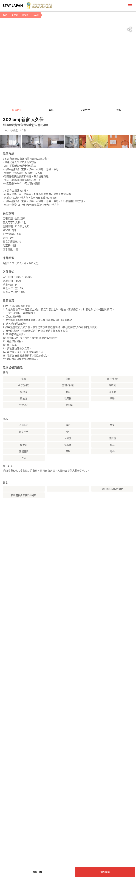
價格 (51, 110)
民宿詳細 (17, 110)
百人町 (36, 15)
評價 (119, 110)
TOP (5, 15)
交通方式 (85, 110)
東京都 (15, 15)
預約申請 (105, 871)
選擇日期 (37, 871)
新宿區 (25, 15)
